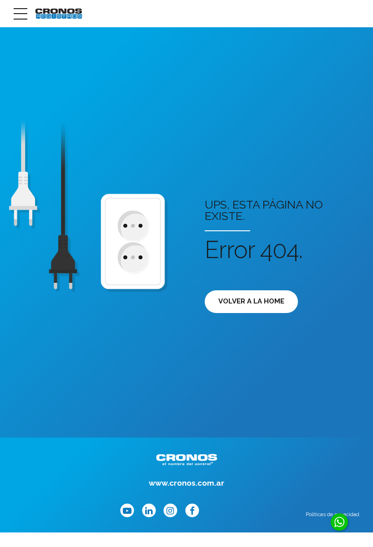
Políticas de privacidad (332, 514)
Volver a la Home (251, 301)
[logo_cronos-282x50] (187, 459)
